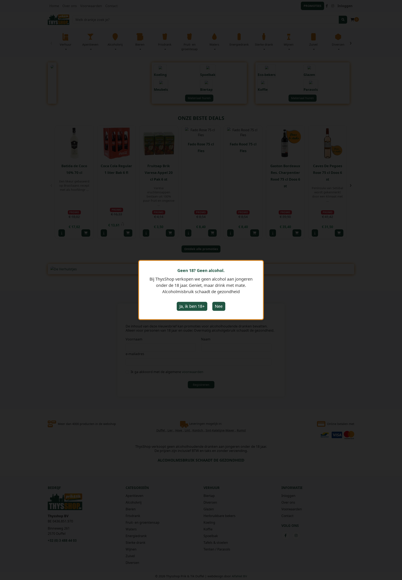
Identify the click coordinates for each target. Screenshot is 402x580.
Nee (219, 306)
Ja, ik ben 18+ (192, 306)
